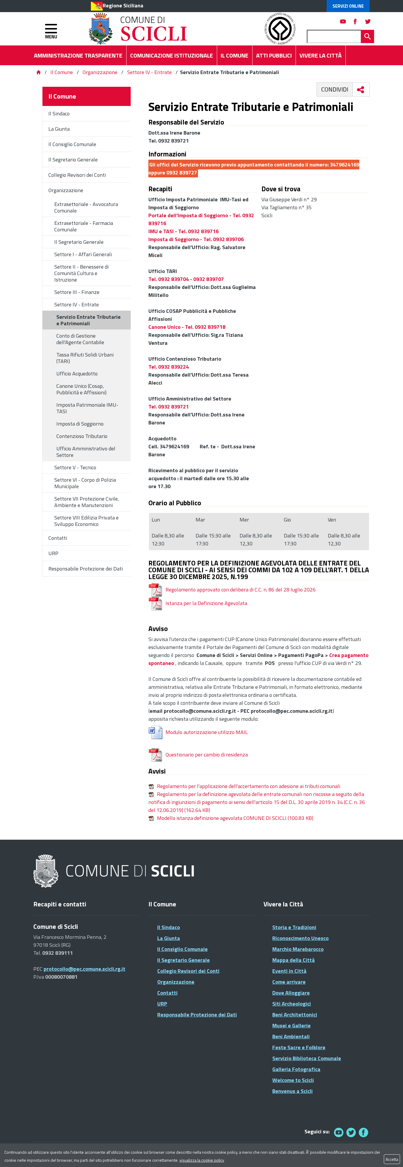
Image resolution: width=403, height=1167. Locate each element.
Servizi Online (348, 6)
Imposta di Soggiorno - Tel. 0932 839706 (196, 239)
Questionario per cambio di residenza (207, 755)
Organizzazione (100, 72)
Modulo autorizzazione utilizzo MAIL (207, 732)
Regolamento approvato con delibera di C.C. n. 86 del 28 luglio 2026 (241, 590)
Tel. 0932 (159, 407)
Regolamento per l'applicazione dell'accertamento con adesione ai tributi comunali (248, 786)
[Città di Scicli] (114, 871)
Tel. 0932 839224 (168, 367)
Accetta (392, 1159)
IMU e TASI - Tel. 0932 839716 (183, 231)
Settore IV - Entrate (149, 72)
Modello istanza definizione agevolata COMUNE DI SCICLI (235, 818)
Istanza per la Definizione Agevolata (206, 603)
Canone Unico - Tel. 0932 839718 (186, 327)
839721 (180, 407)
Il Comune (61, 72)
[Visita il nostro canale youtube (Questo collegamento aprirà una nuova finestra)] (343, 21)
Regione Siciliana (123, 5)
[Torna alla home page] (38, 72)
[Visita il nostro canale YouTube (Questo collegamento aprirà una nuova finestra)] (351, 1132)
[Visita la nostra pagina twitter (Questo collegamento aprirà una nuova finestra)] (368, 21)
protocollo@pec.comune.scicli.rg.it (84, 969)
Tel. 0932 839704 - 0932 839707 (186, 279)
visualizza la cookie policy (201, 1160)
